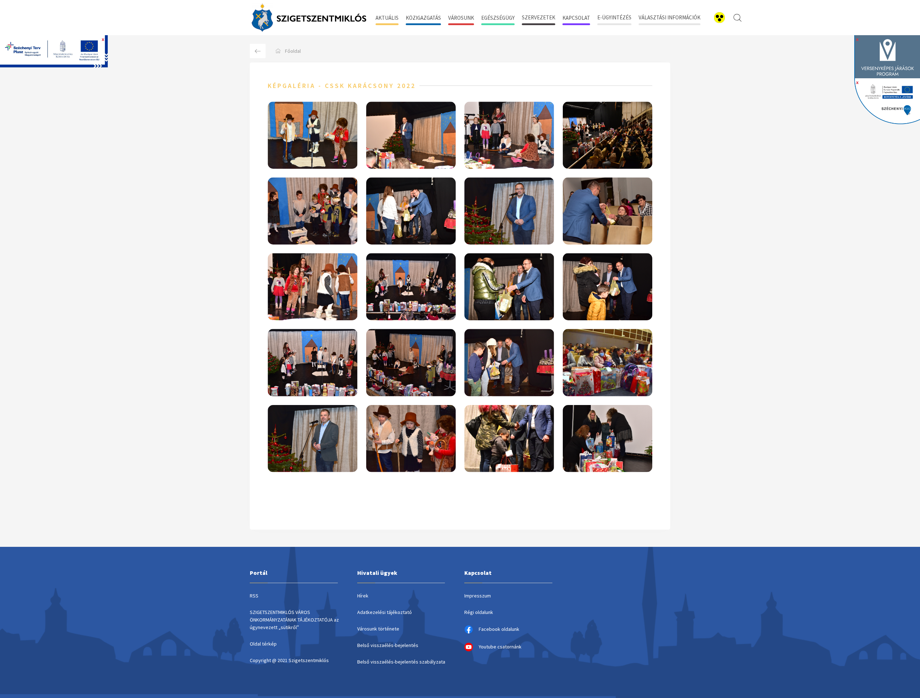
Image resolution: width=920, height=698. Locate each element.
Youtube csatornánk (500, 646)
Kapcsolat (576, 17)
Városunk (461, 17)
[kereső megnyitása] (737, 18)
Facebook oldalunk (499, 629)
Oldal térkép (263, 644)
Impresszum (477, 595)
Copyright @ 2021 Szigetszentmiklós (289, 660)
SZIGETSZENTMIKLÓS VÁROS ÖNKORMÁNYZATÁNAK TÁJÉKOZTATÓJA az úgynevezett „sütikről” (294, 619)
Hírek (362, 595)
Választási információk (669, 17)
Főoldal (293, 51)
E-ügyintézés (614, 17)
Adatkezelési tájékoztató (384, 612)
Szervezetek (538, 17)
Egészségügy (498, 17)
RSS (254, 595)
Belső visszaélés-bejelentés (387, 645)
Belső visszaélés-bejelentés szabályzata (401, 662)
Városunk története (378, 628)
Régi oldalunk (478, 612)
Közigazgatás (423, 17)
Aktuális (387, 17)
